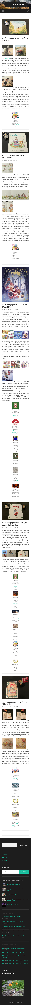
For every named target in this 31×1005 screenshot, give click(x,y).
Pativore (17, 124)
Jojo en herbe (15, 4)
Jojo (3, 948)
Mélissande (7, 58)
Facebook (4, 857)
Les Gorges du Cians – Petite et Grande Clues (16, 889)
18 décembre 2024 (6, 706)
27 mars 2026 (5, 42)
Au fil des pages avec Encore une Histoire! (14, 156)
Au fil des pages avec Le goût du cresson (15, 39)
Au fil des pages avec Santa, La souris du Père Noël (14, 523)
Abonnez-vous (23, 845)
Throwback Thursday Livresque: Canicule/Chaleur (14, 931)
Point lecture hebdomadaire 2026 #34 (11, 916)
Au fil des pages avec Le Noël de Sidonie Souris (15, 703)
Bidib (17, 480)
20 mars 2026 (5, 160)
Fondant (17, 495)
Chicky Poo (15, 430)
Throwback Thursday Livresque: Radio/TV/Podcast (14, 935)
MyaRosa (14, 415)
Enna (16, 665)
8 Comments (13, 42)
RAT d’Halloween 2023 (12, 904)
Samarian (14, 432)
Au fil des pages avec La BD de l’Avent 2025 (14, 306)
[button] (5, 334)
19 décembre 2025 (6, 527)
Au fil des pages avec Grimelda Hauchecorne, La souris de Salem (17, 899)
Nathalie (17, 618)
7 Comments (16, 527)
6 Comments (16, 309)
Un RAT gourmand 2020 (12, 894)
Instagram (4, 854)
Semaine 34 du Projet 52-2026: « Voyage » (12, 921)
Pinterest (4, 860)
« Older (4, 833)
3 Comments (13, 160)
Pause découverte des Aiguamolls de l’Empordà (13, 926)
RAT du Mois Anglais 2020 (13, 884)
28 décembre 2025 (6, 309)
